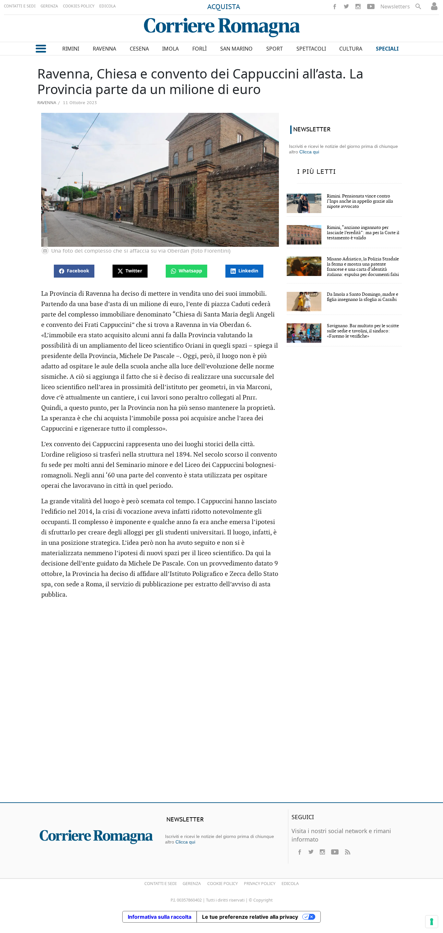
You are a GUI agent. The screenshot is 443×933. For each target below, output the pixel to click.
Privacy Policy (259, 883)
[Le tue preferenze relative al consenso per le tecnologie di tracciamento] (431, 921)
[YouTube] (370, 6)
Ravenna (46, 102)
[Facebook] (334, 6)
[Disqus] (221, 704)
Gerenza (192, 883)
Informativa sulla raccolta (159, 917)
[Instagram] (358, 6)
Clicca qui (309, 151)
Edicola (290, 883)
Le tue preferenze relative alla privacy (250, 917)
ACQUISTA (223, 7)
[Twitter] (346, 6)
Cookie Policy (222, 883)
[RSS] (347, 852)
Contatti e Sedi (160, 883)
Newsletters (395, 6)
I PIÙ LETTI (316, 171)
